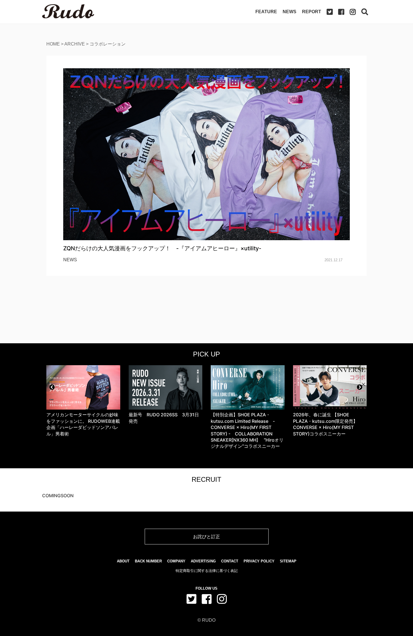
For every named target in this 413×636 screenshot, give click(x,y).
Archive (74, 44)
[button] (52, 387)
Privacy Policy (259, 561)
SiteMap (288, 561)
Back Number (148, 561)
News (289, 11)
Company (176, 561)
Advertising (203, 561)
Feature (266, 11)
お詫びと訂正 (206, 536)
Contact (229, 561)
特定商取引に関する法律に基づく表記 (207, 571)
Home (53, 44)
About (123, 561)
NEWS (70, 259)
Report (311, 11)
